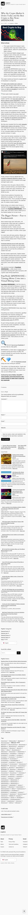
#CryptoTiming (12, 762)
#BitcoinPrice (4, 746)
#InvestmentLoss (12, 776)
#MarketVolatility (13, 785)
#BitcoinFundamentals (13, 744)
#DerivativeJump (23, 763)
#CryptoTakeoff (4, 762)
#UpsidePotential (11, 801)
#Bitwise (8, 749)
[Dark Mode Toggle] (24, 911)
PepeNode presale (21, 361)
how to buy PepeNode (17, 345)
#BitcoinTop (20, 748)
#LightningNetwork (5, 779)
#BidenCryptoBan (13, 740)
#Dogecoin (5, 765)
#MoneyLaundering (6, 788)
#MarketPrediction (14, 781)
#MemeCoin (4, 786)
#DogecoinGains (13, 765)
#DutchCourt (4, 767)
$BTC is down (14, 87)
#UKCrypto (4, 801)
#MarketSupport (5, 785)
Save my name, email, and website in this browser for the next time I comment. (14, 435)
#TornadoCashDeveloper (15, 799)
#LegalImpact (11, 778)
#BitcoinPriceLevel (13, 746)
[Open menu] (1, 8)
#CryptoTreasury (5, 763)
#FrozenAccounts (5, 774)
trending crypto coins (7, 320)
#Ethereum (5, 769)
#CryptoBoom (20, 755)
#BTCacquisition (13, 751)
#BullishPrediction (21, 751)
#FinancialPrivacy (14, 772)
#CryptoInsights (12, 756)
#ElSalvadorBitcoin (20, 767)
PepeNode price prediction (8, 334)
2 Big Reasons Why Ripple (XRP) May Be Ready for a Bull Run (18, 474)
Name (3, 414)
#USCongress (19, 801)
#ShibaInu (12, 795)
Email (3, 421)
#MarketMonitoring (5, 781)
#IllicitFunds (13, 774)
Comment (4, 399)
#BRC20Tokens (4, 751)
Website (3, 427)
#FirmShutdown (22, 772)
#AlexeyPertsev (4, 740)
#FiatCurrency (19, 771)
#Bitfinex (3, 749)
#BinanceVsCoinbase (5, 742)
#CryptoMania (20, 756)
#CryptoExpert (4, 756)
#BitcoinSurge (12, 748)
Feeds (16, 23)
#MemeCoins (12, 786)
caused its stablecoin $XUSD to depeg (11, 178)
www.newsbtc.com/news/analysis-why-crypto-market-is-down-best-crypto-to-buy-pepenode (12, 378)
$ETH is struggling (12, 89)
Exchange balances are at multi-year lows (12, 243)
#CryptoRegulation (15, 760)
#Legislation (18, 778)
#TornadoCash (20, 797)
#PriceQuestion (13, 792)
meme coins (21, 349)
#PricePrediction (5, 792)
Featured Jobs (4, 633)
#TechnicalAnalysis (5, 797)
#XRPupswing (18, 802)
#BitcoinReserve (5, 748)
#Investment (4, 776)
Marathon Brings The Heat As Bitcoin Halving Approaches (14, 661)
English (6, 643)
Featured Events (4, 631)
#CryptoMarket (5, 758)
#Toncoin (13, 797)
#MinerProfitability (20, 786)
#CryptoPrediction (14, 758)
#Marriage (20, 785)
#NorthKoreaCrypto (21, 788)
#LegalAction (4, 778)
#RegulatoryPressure (22, 793)
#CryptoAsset (4, 755)
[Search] (19, 652)
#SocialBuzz (19, 795)
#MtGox (14, 788)
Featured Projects (5, 635)
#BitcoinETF (4, 744)
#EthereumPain (13, 769)
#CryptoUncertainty (14, 763)
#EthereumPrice (21, 769)
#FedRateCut (12, 771)
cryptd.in (8, 3)
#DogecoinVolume (22, 765)
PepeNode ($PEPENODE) (15, 208)
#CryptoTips (20, 762)
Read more (15, 468)
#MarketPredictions (5, 783)
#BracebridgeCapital (16, 749)
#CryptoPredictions (5, 760)
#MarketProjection (15, 783)
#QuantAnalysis (13, 793)
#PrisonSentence (5, 793)
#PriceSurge (21, 792)
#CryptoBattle (12, 755)
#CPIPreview (21, 753)
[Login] (4, 8)
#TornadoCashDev (5, 799)
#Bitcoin (15, 742)
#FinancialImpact (5, 772)
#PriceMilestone (15, 790)
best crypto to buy (14, 207)
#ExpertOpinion (4, 771)
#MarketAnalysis (14, 779)
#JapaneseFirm (20, 776)
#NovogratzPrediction (6, 790)
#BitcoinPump (21, 746)
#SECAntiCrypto (5, 795)
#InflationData (19, 774)
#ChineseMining (14, 753)
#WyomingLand (4, 802)
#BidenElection (21, 740)
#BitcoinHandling (23, 744)
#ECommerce (12, 767)
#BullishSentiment (5, 753)
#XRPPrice (11, 802)
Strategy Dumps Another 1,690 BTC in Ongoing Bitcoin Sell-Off (18, 456)
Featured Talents (4, 637)
